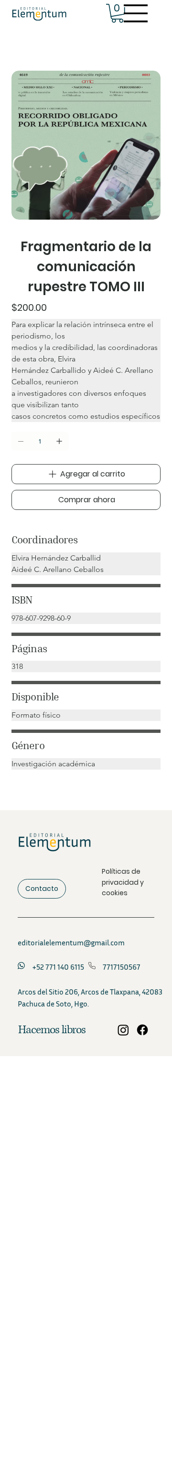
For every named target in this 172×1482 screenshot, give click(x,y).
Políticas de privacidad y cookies (123, 882)
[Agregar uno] (59, 441)
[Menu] (136, 13)
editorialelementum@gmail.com (71, 942)
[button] (117, 13)
